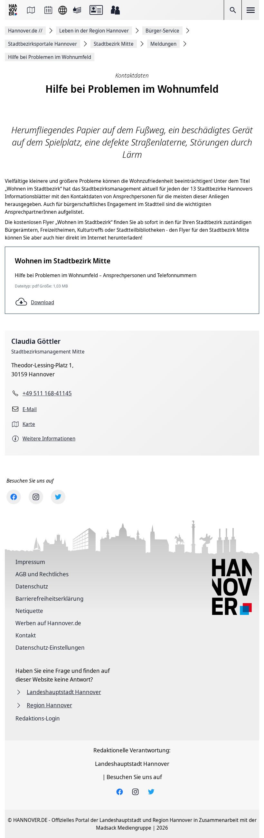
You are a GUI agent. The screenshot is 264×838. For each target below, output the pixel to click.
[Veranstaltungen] (48, 10)
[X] (58, 497)
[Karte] (31, 10)
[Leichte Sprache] (77, 10)
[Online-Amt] (96, 10)
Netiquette (29, 611)
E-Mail (30, 409)
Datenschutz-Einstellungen (50, 647)
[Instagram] (36, 497)
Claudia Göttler (36, 341)
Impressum (30, 562)
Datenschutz (31, 586)
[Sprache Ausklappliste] (62, 10)
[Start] (13, 10)
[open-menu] (250, 10)
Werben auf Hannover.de (48, 623)
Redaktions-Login (37, 718)
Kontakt (25, 635)
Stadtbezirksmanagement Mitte (48, 351)
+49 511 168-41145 (47, 393)
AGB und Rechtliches (42, 574)
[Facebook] (13, 497)
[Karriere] (115, 10)
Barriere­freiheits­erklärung (49, 598)
